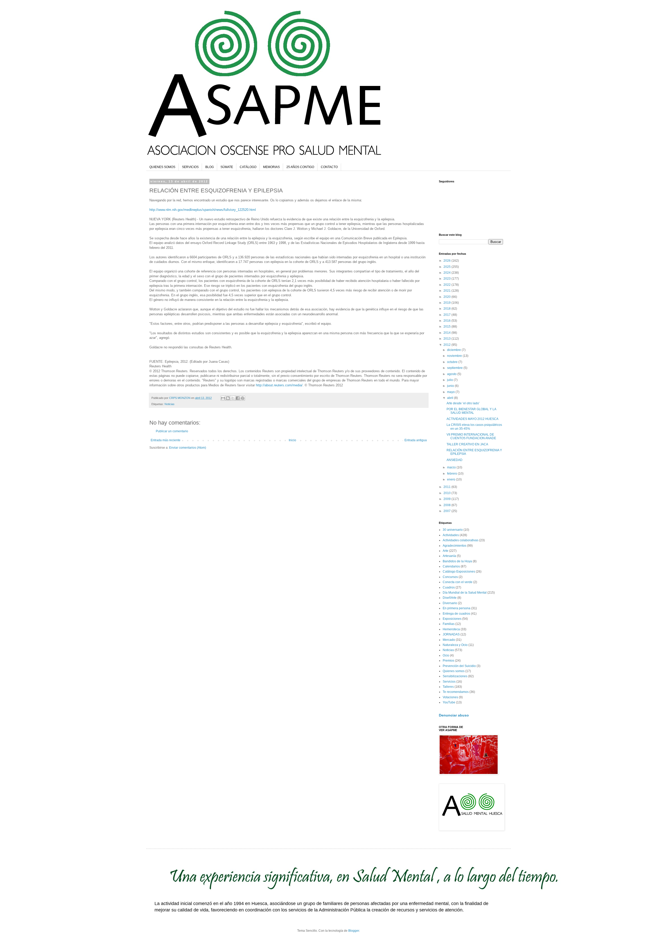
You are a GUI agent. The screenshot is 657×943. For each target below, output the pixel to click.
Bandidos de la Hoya (457, 561)
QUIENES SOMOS (162, 167)
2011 (447, 487)
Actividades (451, 535)
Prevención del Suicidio (459, 666)
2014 (447, 333)
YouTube (449, 702)
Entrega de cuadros (456, 613)
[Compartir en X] (232, 398)
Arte (445, 551)
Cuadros (449, 587)
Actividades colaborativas (460, 540)
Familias (449, 624)
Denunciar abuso (454, 715)
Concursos (450, 577)
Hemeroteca (451, 629)
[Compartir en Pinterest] (242, 398)
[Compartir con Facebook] (237, 398)
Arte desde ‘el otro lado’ (463, 403)
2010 (447, 493)
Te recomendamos (456, 692)
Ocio (446, 655)
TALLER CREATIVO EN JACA (467, 444)
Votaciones (450, 697)
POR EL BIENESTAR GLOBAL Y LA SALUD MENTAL (471, 411)
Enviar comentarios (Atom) (187, 447)
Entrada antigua (415, 440)
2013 (447, 338)
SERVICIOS (190, 167)
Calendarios (451, 566)
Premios (448, 660)
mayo (451, 392)
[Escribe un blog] (227, 398)
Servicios (449, 681)
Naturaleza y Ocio (455, 645)
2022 (447, 285)
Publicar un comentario (172, 431)
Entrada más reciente (165, 440)
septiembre (455, 368)
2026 (447, 260)
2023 (447, 278)
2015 (447, 326)
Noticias (170, 404)
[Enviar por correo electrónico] (223, 398)
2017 (447, 315)
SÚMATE (226, 167)
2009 (447, 499)
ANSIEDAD (454, 460)
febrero (452, 473)
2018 (447, 308)
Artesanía (449, 556)
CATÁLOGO (248, 167)
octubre (452, 362)
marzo (452, 467)
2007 (447, 511)
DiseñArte (450, 598)
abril (450, 398)
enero (451, 479)
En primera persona (456, 608)
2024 (447, 272)
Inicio (292, 440)
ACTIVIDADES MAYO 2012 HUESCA (472, 419)
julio (450, 380)
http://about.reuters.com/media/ (279, 385)
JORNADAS (451, 634)
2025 (447, 267)
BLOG (209, 167)
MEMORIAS (271, 167)
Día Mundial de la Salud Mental (465, 592)
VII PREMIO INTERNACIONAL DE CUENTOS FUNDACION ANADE (471, 436)
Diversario (450, 603)
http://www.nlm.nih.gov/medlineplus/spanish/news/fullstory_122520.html (202, 210)
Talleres (448, 687)
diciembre (454, 350)
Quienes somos (454, 671)
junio (451, 386)
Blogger (353, 930)
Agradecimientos (454, 545)
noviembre (455, 356)
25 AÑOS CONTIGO (300, 167)
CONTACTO (329, 167)
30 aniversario (453, 530)
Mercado (449, 640)
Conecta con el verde (457, 582)
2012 (447, 345)
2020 (447, 297)
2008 (447, 505)
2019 (447, 302)
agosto (452, 374)
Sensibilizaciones (455, 676)
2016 (447, 320)
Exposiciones (452, 619)
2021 (447, 290)
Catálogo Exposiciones (459, 571)
